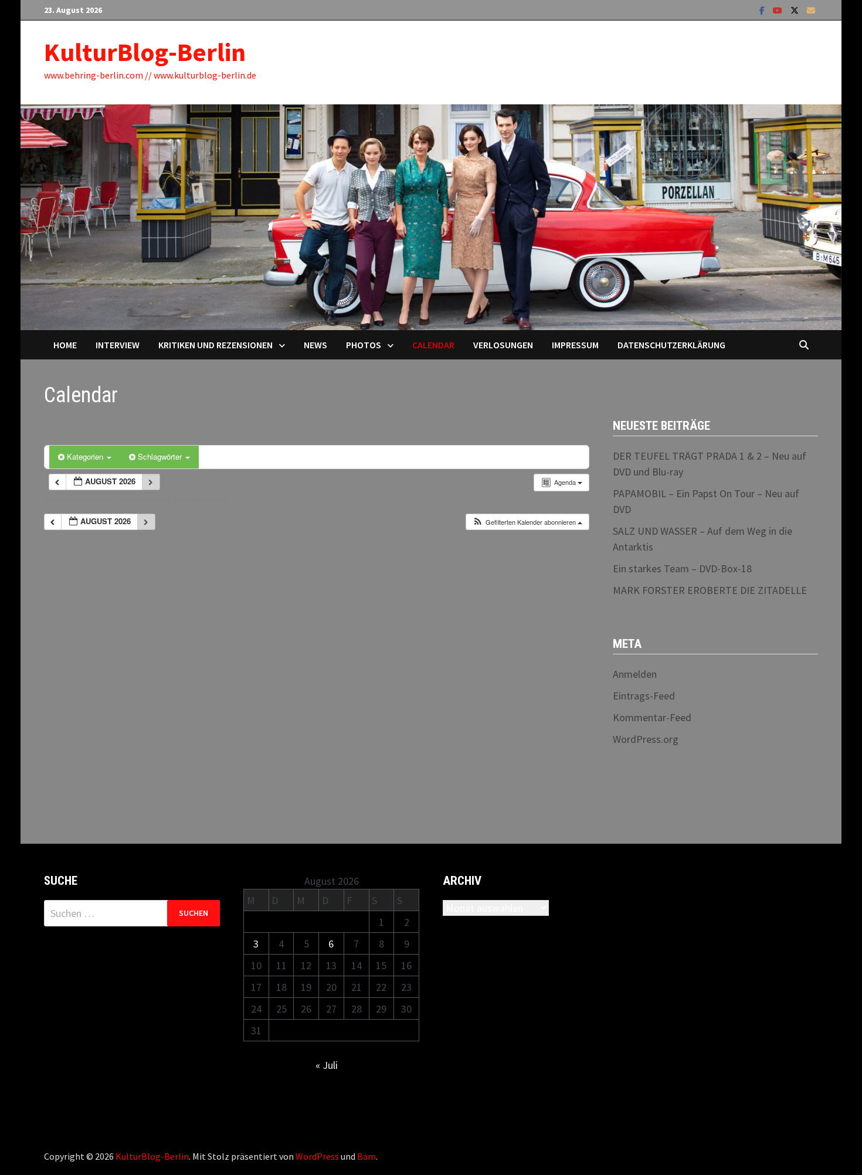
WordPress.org (645, 739)
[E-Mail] (811, 9)
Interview (118, 345)
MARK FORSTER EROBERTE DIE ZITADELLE (710, 590)
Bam (366, 1156)
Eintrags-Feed (644, 695)
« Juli (326, 1065)
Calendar (433, 345)
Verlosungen (503, 345)
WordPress (317, 1156)
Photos (363, 345)
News (315, 345)
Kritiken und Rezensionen (215, 345)
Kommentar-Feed (652, 717)
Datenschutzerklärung (671, 345)
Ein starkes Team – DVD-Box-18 (682, 568)
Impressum (575, 345)
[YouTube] (779, 9)
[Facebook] (763, 9)
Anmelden (635, 674)
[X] (796, 9)
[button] (527, 522)
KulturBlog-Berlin (145, 52)
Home (65, 345)
